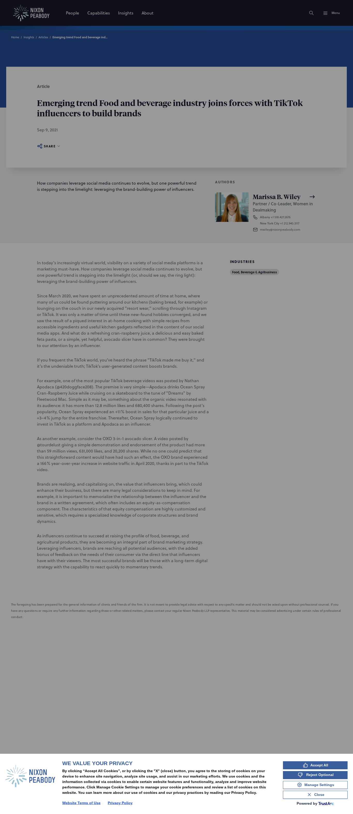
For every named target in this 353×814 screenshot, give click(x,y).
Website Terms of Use (81, 803)
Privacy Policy (120, 803)
